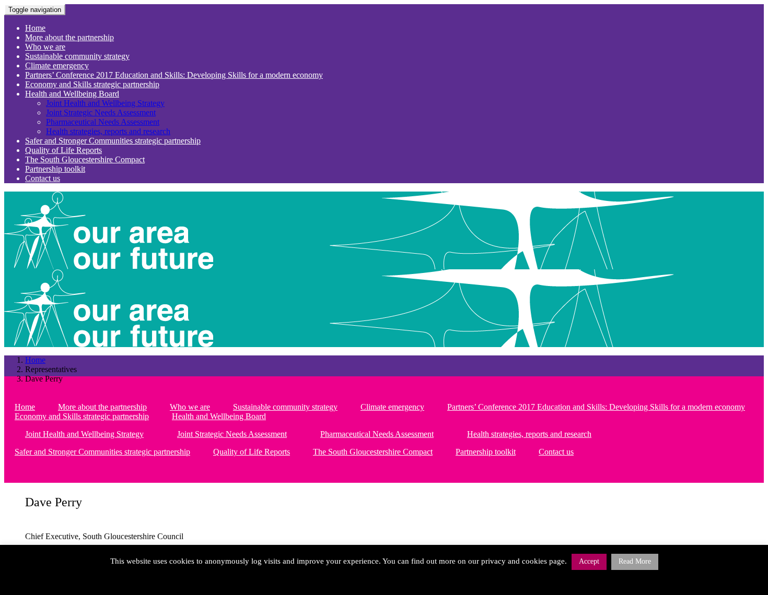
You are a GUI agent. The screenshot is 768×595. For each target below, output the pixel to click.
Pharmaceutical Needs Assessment (102, 121)
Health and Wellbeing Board (72, 93)
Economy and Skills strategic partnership (92, 84)
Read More (635, 561)
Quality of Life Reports (63, 150)
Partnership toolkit (55, 168)
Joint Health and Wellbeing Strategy (105, 103)
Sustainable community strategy (77, 56)
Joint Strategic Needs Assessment (101, 112)
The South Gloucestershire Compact (85, 159)
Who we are (45, 46)
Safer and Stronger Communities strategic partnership (113, 140)
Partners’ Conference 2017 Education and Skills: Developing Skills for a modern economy (174, 74)
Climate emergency (57, 65)
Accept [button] (589, 561)
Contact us (42, 178)
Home (35, 27)
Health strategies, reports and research (108, 131)
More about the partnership (69, 37)
